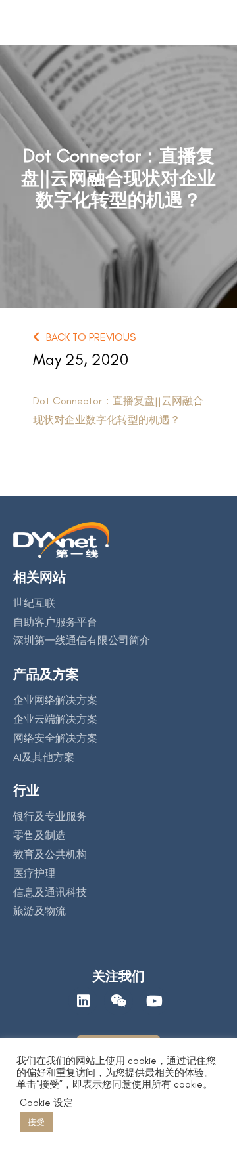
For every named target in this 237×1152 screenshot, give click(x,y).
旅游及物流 (39, 911)
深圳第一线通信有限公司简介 (81, 640)
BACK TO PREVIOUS (91, 337)
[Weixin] (118, 1001)
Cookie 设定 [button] (46, 1103)
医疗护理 (34, 873)
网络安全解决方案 (55, 738)
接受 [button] (36, 1122)
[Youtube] (154, 1001)
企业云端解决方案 (55, 719)
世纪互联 (34, 603)
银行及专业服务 (50, 816)
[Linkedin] (82, 1001)
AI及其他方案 (43, 757)
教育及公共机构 (50, 854)
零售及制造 (39, 835)
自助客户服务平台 (55, 622)
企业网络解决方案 (55, 700)
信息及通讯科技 (50, 892)
